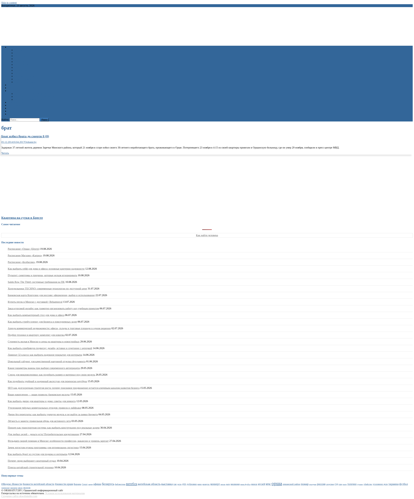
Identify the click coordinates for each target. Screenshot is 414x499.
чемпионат (5, 488)
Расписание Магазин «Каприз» (25, 255)
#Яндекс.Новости (11, 484)
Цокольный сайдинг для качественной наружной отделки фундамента (47, 361)
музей (261, 484)
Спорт (17, 67)
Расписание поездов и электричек (33, 99)
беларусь (108, 484)
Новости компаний (24, 79)
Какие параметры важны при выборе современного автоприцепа (44, 368)
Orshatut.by (31, 142)
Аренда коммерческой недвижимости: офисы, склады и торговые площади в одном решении (59, 328)
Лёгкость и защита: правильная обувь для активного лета (39, 421)
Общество (19, 61)
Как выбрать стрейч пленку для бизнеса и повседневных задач (42, 321)
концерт (215, 484)
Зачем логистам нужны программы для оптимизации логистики (43, 447)
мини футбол (245, 484)
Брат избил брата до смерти (25, 136)
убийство (368, 484)
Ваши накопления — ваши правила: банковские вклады (39, 394)
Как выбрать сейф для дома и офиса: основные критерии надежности (46, 268)
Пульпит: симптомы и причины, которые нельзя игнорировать (42, 275)
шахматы (13, 488)
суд (336, 484)
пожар (305, 484)
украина (393, 484)
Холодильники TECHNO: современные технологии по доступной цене (47, 288)
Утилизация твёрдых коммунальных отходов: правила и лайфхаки (44, 407)
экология (26, 488)
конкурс (206, 484)
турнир (360, 484)
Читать (5, 153)
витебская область (149, 484)
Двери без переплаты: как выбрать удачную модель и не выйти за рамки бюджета (53, 414)
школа (20, 488)
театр (345, 484)
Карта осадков (15, 111)
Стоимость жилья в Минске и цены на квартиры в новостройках (44, 341)
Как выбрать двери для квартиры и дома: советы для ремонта (42, 401)
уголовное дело (380, 484)
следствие (330, 484)
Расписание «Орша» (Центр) (23, 248)
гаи (175, 484)
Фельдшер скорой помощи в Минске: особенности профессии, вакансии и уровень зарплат (58, 441)
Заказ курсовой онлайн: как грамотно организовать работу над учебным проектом (53, 308)
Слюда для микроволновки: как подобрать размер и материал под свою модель (51, 374)
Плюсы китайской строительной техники (31, 467)
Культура (19, 53)
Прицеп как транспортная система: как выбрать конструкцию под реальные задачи (54, 427)
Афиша (12, 85)
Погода (12, 108)
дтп (184, 484)
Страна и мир (21, 70)
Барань (77, 484)
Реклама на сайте (17, 114)
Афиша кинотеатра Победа (23, 87)
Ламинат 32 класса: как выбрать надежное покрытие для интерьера (45, 354)
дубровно (192, 484)
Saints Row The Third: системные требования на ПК (36, 282)
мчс (268, 484)
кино (199, 484)
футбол (403, 484)
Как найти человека (207, 235)
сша (340, 484)
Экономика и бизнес (25, 76)
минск (254, 484)
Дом (16, 58)
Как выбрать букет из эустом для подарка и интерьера (37, 454)
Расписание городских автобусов (32, 93)
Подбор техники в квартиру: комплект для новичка (36, 335)
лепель (222, 484)
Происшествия (22, 64)
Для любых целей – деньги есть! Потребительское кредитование (43, 434)
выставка (167, 484)
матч (228, 484)
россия (321, 484)
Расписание (14, 90)
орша (277, 483)
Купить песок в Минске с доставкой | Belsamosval (35, 301)
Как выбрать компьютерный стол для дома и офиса (36, 315)
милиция (235, 484)
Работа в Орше (16, 102)
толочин (352, 484)
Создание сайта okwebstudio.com (19, 496)
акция (90, 484)
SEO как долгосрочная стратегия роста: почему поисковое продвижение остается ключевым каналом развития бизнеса (74, 388)
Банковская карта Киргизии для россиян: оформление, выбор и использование (51, 295)
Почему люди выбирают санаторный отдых (32, 460)
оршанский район (291, 484)
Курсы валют (15, 105)
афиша (97, 484)
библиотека (120, 484)
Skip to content (9, 2)
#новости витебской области (38, 484)
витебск (131, 484)
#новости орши (64, 484)
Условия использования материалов (65, 493)
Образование (21, 55)
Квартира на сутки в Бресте (22, 217)
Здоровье (19, 50)
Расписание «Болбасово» (21, 262)
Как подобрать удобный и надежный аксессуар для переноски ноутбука (47, 381)
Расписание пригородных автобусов (34, 96)
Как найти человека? (25, 82)
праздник (312, 484)
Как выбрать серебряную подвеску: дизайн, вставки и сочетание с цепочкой (50, 348)
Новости (12, 47)
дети (179, 484)
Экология (19, 73)
